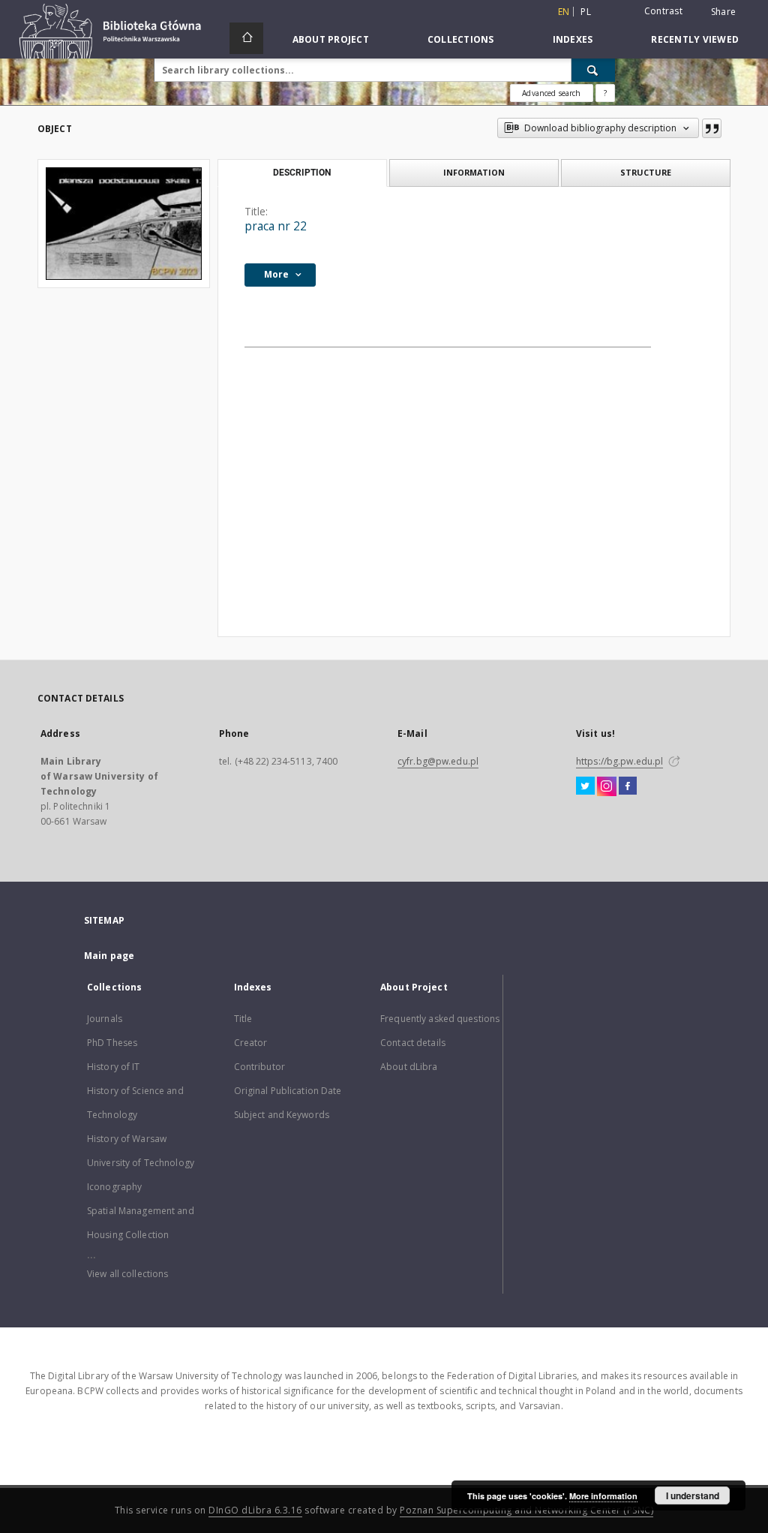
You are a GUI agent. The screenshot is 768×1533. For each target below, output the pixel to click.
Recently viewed (695, 39)
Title (243, 1018)
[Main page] (246, 38)
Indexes (573, 39)
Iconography (114, 1186)
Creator (251, 1042)
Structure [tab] (645, 172)
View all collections (127, 1273)
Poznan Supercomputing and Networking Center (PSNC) (526, 1510)
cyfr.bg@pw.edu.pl (438, 761)
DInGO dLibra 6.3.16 (255, 1510)
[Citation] (712, 128)
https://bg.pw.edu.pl (619, 761)
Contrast (663, 11)
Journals (104, 1018)
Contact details (413, 1042)
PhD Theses (112, 1042)
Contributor (259, 1066)
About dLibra (408, 1066)
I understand (692, 1495)
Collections (461, 39)
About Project (330, 39)
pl (585, 12)
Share (723, 12)
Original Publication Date (288, 1090)
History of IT (113, 1066)
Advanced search (551, 93)
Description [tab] (302, 172)
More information (603, 1495)
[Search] (593, 70)
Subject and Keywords (281, 1114)
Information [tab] (474, 172)
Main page (109, 955)
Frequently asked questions (440, 1018)
